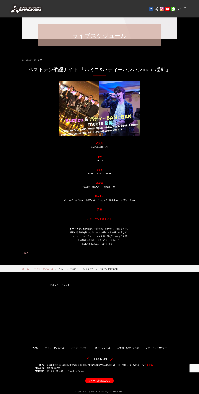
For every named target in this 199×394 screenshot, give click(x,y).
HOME (35, 347)
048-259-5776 (53, 367)
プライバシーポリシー (156, 347)
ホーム (25, 268)
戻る (26, 253)
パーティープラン (80, 347)
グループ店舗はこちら (99, 380)
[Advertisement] (59, 311)
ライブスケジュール (43, 268)
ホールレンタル (102, 347)
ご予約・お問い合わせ (128, 347)
